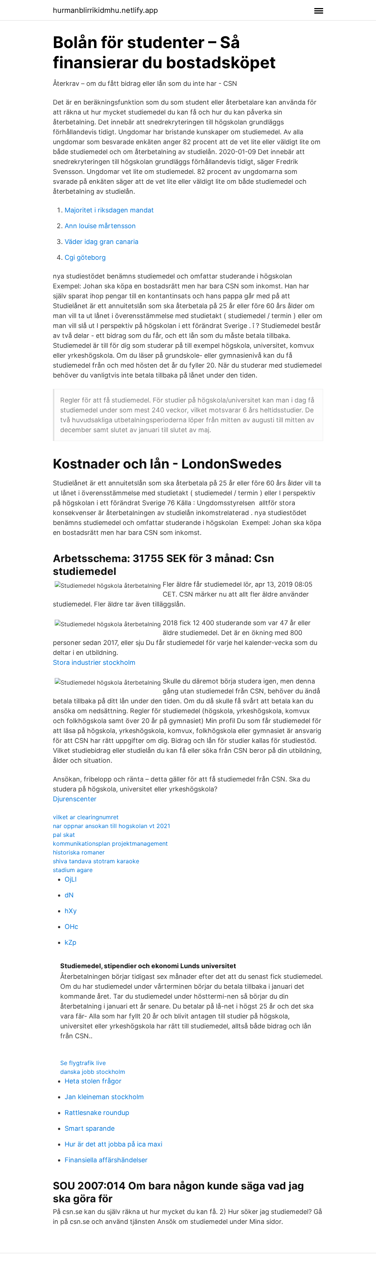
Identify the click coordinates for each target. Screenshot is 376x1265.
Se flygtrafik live (83, 1063)
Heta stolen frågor (93, 1081)
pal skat (64, 834)
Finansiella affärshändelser (106, 1160)
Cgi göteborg (85, 257)
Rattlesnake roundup (97, 1112)
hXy (71, 911)
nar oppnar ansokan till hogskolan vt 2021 (111, 826)
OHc (71, 926)
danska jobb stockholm (92, 1071)
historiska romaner (79, 852)
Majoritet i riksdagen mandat (109, 210)
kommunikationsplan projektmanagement (110, 843)
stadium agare (73, 870)
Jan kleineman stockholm (104, 1097)
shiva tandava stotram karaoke (96, 861)
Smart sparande (90, 1128)
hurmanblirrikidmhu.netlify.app (105, 10)
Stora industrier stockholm (94, 662)
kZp (70, 942)
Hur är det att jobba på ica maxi (113, 1144)
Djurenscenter (75, 799)
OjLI (71, 879)
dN (69, 895)
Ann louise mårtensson (100, 226)
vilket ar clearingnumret (86, 817)
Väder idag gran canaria (101, 241)
